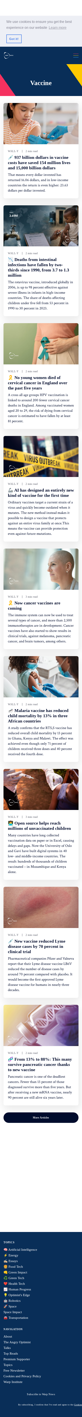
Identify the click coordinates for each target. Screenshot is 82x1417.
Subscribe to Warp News (41, 1394)
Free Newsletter (14, 1370)
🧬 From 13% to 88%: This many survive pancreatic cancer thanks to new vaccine (40, 1064)
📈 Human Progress (17, 1289)
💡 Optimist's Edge (16, 1295)
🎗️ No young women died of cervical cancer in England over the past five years (37, 382)
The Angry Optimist (17, 1342)
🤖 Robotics (12, 1300)
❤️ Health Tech (14, 1283)
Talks (7, 1348)
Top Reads (10, 1353)
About (7, 1336)
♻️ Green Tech (13, 1278)
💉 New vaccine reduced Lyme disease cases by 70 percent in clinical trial (36, 946)
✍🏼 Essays (10, 1261)
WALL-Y (13, 151)
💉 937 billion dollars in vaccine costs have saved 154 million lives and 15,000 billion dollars (39, 162)
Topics (7, 1365)
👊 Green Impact (15, 1272)
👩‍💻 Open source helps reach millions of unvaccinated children (39, 826)
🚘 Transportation (15, 1317)
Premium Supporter (16, 1359)
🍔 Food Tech (13, 1266)
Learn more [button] (57, 27)
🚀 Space (10, 1306)
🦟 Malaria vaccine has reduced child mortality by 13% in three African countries (38, 715)
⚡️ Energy (10, 1255)
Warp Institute (13, 1382)
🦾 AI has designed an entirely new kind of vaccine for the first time (41, 493)
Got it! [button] (14, 39)
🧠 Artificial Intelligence (20, 1249)
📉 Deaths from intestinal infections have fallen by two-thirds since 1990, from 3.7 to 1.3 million (38, 267)
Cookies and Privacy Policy (22, 1376)
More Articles (41, 1117)
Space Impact (12, 1312)
